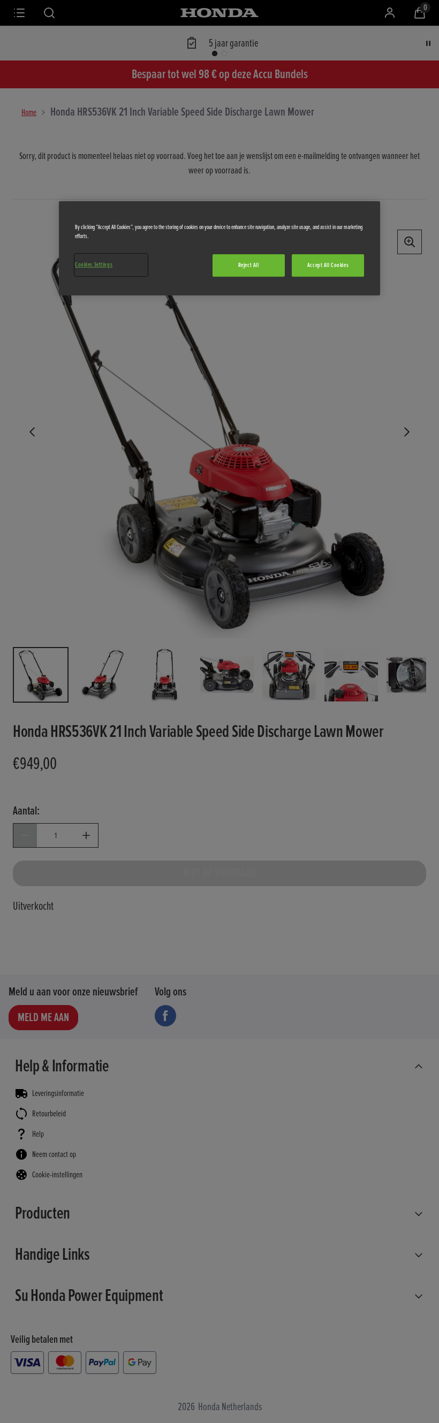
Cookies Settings (93, 264)
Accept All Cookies (328, 265)
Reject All (248, 265)
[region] (219, 248)
